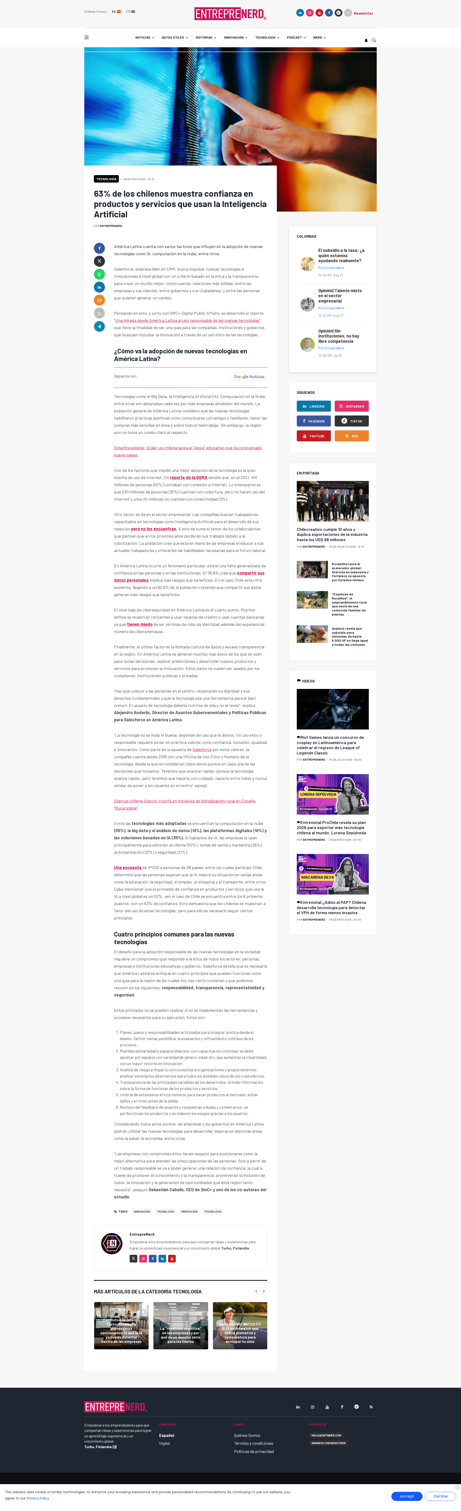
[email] (99, 300)
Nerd (317, 37)
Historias (204, 37)
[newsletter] (348, 13)
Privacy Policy (38, 1498)
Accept (407, 1496)
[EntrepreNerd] (230, 13)
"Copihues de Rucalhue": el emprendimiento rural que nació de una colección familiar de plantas (349, 604)
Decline (441, 1496)
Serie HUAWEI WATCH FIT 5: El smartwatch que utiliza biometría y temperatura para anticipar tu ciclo (240, 1333)
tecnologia (213, 1211)
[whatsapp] (99, 274)
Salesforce (202, 749)
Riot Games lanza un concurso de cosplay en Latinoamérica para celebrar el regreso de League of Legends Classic (330, 745)
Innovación (234, 37)
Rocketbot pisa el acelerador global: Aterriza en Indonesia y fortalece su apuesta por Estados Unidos (350, 572)
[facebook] (329, 13)
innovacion (189, 1211)
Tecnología (265, 37)
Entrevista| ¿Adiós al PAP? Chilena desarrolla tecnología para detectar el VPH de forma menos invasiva (331, 907)
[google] (338, 13)
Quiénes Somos (95, 11)
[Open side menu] (86, 37)
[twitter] (99, 261)
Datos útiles (173, 37)
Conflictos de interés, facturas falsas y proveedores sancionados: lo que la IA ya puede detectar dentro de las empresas (121, 1331)
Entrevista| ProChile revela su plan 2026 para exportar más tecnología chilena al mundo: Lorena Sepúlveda (331, 827)
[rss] (371, 1406)
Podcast (294, 37)
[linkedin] (300, 13)
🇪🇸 (116, 11)
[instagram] (310, 13)
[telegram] (99, 326)
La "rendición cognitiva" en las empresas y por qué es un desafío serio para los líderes (180, 1335)
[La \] (180, 1325)
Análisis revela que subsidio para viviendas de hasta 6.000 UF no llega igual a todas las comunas (350, 636)
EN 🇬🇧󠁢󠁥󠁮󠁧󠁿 (130, 11)
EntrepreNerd (111, 225)
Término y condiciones (253, 1443)
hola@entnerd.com (326, 1435)
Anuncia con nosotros (328, 1443)
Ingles (164, 1443)
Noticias (142, 37)
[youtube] (319, 13)
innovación (142, 1211)
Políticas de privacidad (254, 1451)
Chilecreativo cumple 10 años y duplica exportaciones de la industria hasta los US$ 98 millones (332, 534)
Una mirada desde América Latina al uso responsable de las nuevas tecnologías (187, 320)
